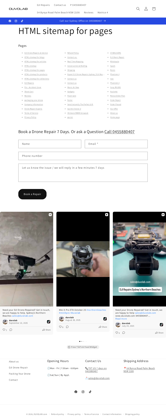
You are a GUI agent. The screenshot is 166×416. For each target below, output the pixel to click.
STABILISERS (115, 53)
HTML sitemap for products (35, 74)
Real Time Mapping (75, 61)
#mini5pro (64, 312)
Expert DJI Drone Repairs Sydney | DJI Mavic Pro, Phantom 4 (92, 74)
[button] (138, 9)
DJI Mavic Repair (117, 57)
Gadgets (71, 91)
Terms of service (91, 414)
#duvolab (75, 312)
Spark (112, 66)
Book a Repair (32, 194)
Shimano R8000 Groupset (78, 113)
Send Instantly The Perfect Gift (80, 104)
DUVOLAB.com (40, 414)
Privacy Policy (30, 117)
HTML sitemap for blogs (34, 57)
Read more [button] (121, 318)
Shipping (71, 70)
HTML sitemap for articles (35, 61)
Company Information (33, 104)
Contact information (112, 414)
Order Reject (115, 100)
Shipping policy (132, 414)
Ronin (112, 70)
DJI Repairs (29, 83)
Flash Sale (71, 96)
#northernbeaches (96, 309)
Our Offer (114, 109)
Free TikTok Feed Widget (84, 347)
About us (114, 113)
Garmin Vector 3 (74, 109)
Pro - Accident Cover (32, 87)
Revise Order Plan (117, 96)
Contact (13, 379)
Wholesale (114, 61)
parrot (70, 117)
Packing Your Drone (20, 373)
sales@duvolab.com (22, 315)
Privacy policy (74, 414)
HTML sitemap (30, 66)
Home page (115, 117)
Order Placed (115, 104)
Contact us (72, 79)
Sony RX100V (115, 87)
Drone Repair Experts (33, 109)
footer (70, 100)
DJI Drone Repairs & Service (36, 53)
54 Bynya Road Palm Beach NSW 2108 (139, 370)
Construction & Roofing (77, 66)
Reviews (27, 96)
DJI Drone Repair (18, 367)
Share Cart (29, 91)
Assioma (114, 91)
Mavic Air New (73, 87)
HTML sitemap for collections (36, 79)
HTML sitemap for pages (34, 70)
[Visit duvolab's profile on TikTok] (5, 321)
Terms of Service (31, 113)
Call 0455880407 (119, 131)
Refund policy (57, 414)
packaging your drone (33, 100)
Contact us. (72, 57)
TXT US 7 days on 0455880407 (96, 370)
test (112, 79)
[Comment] (10, 330)
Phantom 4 (114, 74)
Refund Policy (73, 53)
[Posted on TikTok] (49, 322)
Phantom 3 (114, 83)
